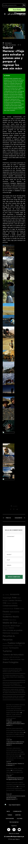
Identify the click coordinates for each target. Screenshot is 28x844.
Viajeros (6, 659)
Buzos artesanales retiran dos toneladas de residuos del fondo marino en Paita (13, 697)
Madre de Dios (10, 622)
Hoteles (6, 620)
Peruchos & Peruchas (9, 638)
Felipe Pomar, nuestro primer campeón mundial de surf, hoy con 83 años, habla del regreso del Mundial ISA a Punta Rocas (14, 691)
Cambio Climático (15, 600)
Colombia (14, 603)
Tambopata (14, 648)
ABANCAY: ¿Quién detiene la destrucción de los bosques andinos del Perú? (13, 716)
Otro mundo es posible (12, 630)
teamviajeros (8, 43)
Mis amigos (5, 628)
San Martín (5, 648)
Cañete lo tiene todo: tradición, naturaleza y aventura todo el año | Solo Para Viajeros (15, 784)
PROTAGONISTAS (14, 822)
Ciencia (9, 603)
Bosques (5, 600)
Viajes (22, 659)
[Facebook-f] (8, 829)
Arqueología (7, 598)
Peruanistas (15, 633)
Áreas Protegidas (10, 662)
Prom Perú (5, 643)
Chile (4, 603)
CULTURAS (19, 818)
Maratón (20, 623)
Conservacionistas (10, 606)
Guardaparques (7, 614)
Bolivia (19, 598)
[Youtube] (19, 829)
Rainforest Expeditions (8, 645)
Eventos (22, 608)
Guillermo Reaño (11, 616)
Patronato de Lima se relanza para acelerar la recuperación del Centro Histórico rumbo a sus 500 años (12, 670)
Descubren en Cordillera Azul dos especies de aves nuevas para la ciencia (15, 736)
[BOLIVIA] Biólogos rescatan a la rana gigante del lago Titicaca (14, 772)
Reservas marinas (18, 645)
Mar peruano (6, 626)
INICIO (8, 811)
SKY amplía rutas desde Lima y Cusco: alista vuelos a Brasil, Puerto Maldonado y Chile (14, 677)
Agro (4, 594)
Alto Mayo (7, 594)
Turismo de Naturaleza (13, 654)
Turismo (7, 651)
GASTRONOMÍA (10, 818)
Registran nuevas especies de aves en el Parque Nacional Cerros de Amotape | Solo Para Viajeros (15, 730)
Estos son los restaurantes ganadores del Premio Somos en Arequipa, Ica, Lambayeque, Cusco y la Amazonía (14, 684)
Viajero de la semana (10, 45)
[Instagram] (14, 829)
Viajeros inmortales (15, 659)
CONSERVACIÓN (17, 811)
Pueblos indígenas (16, 643)
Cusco (17, 608)
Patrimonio (6, 633)
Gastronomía (14, 612)
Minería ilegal (15, 626)
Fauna (6, 611)
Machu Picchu (12, 620)
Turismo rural (5, 657)
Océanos (11, 628)
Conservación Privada (8, 608)
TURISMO (9, 815)
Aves (14, 597)
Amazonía (14, 594)
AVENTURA (18, 815)
